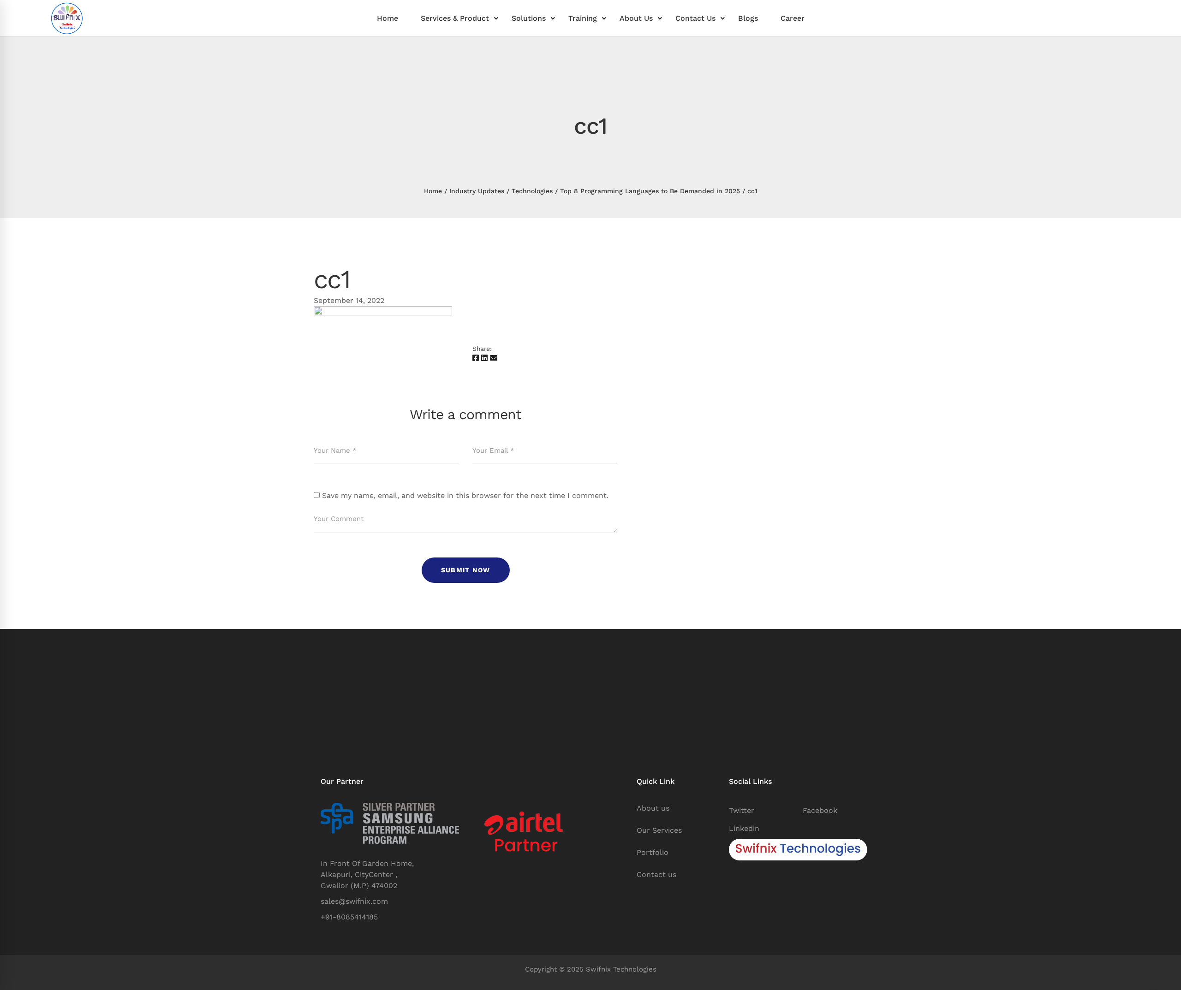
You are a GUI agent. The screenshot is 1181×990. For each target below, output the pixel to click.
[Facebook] (475, 358)
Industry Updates (476, 191)
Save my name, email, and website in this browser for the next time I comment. (465, 495)
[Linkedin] (484, 358)
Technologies (532, 191)
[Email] (493, 358)
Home (433, 191)
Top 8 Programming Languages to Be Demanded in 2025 (650, 191)
